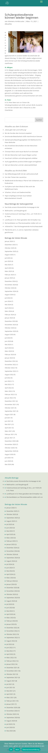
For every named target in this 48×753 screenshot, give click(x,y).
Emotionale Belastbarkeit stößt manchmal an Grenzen (23, 136)
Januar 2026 (9, 241)
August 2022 (9, 374)
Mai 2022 (8, 384)
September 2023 (10, 331)
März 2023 (8, 351)
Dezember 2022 (10, 361)
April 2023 (8, 348)
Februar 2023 (9, 354)
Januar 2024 (9, 318)
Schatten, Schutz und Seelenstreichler (18, 192)
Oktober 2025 (9, 248)
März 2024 (8, 311)
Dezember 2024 (10, 281)
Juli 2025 (7, 258)
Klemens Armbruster (16, 21)
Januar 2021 (9, 438)
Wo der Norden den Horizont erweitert (18, 133)
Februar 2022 (9, 394)
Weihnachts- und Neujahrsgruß (15, 211)
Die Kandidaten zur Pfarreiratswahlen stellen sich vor (23, 223)
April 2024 (8, 308)
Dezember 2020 (10, 441)
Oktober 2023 (9, 328)
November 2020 (10, 444)
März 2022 (8, 391)
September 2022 (10, 371)
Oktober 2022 (9, 368)
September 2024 (10, 291)
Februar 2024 (9, 315)
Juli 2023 (7, 338)
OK (11, 749)
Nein (17, 749)
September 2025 (10, 251)
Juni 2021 (8, 421)
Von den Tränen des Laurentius (15, 177)
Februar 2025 (9, 275)
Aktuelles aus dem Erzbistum (16, 126)
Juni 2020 (8, 461)
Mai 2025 (8, 265)
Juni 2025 (8, 261)
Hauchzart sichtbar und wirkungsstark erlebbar (21, 158)
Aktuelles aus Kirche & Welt (16, 170)
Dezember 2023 (10, 321)
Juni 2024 (8, 301)
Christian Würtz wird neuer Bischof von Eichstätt (21, 152)
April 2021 (8, 428)
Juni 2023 (8, 341)
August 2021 (9, 414)
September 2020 (10, 451)
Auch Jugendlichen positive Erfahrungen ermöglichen (23, 162)
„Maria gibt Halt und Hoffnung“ (15, 130)
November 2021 (10, 404)
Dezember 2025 (10, 245)
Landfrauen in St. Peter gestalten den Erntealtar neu (23, 220)
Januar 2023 (9, 358)
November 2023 (10, 325)
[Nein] (45, 747)
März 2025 (8, 271)
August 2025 (9, 255)
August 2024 (9, 294)
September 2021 (10, 411)
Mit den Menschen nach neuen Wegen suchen (21, 155)
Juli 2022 (7, 378)
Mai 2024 (8, 305)
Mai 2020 (8, 464)
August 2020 (9, 454)
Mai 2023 (8, 344)
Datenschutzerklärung (31, 749)
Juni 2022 (8, 381)
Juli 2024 (7, 298)
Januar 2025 (9, 278)
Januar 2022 (9, 398)
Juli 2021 (7, 418)
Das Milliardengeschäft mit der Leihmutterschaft (21, 174)
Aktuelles (8, 24)
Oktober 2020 (9, 448)
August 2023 (9, 334)
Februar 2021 (9, 434)
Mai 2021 (8, 424)
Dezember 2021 (10, 401)
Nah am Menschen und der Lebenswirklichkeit (21, 165)
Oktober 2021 (9, 408)
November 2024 (10, 285)
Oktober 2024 (9, 288)
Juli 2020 (7, 458)
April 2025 (8, 268)
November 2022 (10, 364)
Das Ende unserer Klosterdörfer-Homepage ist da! (22, 207)
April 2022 (8, 388)
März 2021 (8, 431)
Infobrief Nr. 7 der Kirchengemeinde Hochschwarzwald (23, 226)
